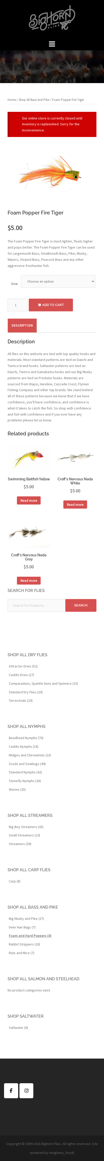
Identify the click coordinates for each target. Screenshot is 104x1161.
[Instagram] (26, 1090)
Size (14, 283)
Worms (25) (17, 789)
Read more (28, 500)
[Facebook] (11, 1090)
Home (12, 100)
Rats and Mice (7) (21, 953)
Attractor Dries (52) (23, 666)
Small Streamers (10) (24, 835)
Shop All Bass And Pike (34, 100)
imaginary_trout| (61, 1152)
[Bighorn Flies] (52, 19)
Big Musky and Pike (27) (26, 918)
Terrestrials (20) (21, 700)
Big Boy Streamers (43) (26, 826)
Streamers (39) (20, 844)
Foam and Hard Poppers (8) (30, 935)
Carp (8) (14, 881)
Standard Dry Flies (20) (26, 692)
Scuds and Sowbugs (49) (27, 763)
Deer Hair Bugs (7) (22, 927)
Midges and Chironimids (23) (30, 755)
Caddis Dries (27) (21, 675)
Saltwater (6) (18, 1027)
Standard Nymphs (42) (25, 772)
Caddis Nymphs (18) (23, 746)
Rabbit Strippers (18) (24, 944)
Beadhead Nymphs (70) (26, 738)
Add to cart (53, 305)
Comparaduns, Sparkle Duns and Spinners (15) (43, 683)
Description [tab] (22, 325)
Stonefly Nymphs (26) (25, 780)
